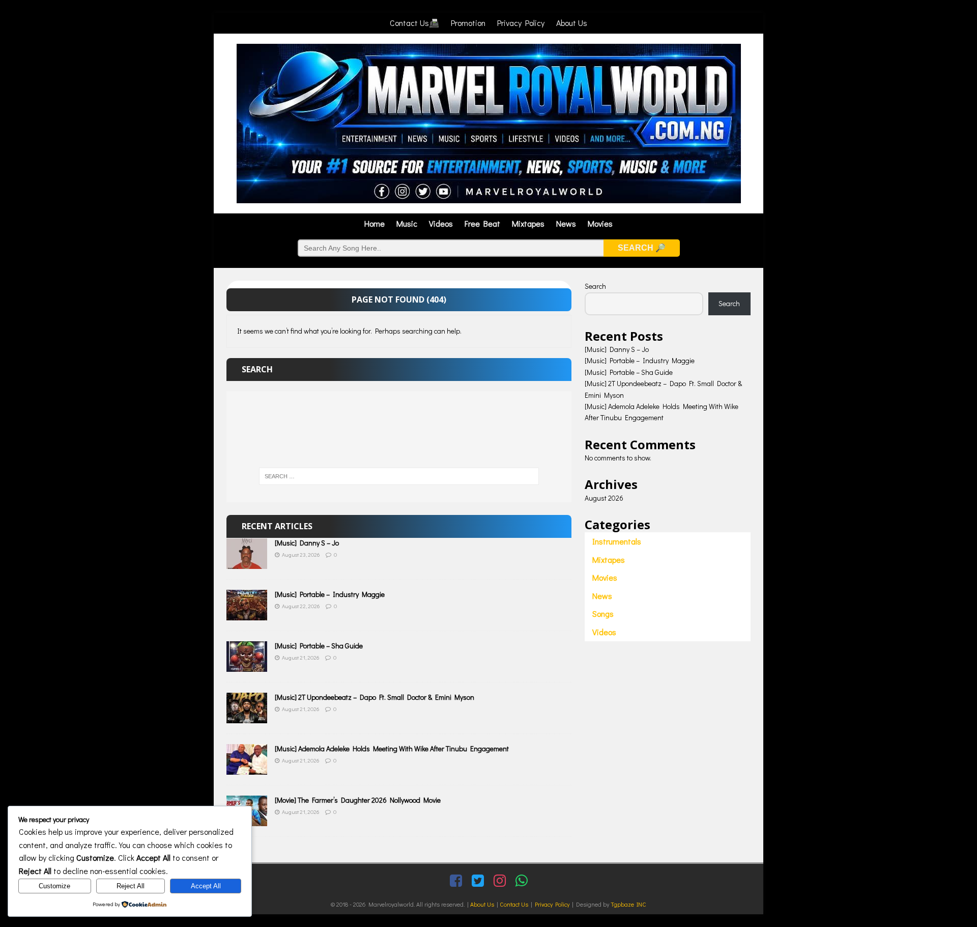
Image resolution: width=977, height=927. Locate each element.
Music (406, 223)
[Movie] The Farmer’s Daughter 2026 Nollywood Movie (358, 800)
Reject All (131, 886)
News (566, 223)
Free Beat (482, 223)
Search (595, 286)
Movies (600, 223)
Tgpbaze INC (628, 904)
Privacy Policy (520, 22)
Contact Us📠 (414, 22)
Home (374, 223)
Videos (441, 223)
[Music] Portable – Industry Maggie (330, 594)
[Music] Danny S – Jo (307, 543)
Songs (603, 613)
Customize (54, 886)
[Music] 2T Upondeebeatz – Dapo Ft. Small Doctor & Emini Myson (374, 697)
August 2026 (604, 498)
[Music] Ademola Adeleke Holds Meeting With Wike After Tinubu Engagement (392, 748)
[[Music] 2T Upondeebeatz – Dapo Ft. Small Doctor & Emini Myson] (246, 717)
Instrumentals (616, 541)
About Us (571, 22)
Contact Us (514, 904)
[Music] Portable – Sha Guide (319, 645)
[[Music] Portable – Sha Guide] (246, 666)
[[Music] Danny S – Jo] (246, 563)
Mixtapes (528, 223)
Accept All (206, 886)
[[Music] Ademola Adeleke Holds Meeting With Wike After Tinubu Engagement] (246, 769)
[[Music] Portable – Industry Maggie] (246, 614)
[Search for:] (399, 476)
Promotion (468, 22)
